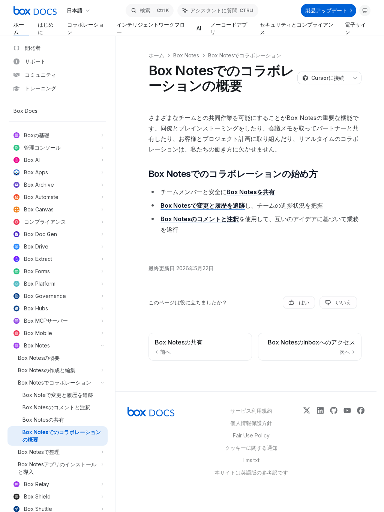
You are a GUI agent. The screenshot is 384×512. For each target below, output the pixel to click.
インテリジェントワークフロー (151, 28)
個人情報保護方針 (251, 423)
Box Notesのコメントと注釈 (199, 219)
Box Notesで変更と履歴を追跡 (202, 205)
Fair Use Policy (251, 435)
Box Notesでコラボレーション (244, 55)
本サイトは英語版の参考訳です (251, 472)
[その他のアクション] (355, 78)
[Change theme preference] (364, 10)
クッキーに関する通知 (251, 448)
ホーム (19, 28)
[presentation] (61, 274)
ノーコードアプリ (228, 28)
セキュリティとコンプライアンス (296, 28)
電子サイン (355, 28)
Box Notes (186, 55)
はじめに (46, 28)
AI (198, 28)
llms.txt (251, 460)
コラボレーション (85, 28)
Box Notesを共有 (250, 192)
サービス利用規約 (251, 410)
